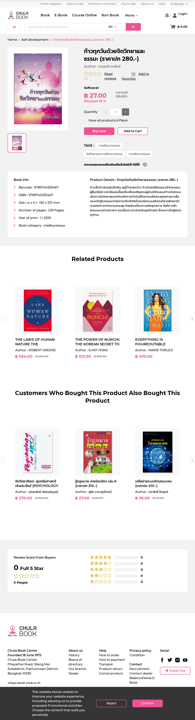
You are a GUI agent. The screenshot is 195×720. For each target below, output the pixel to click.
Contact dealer (141, 673)
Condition (137, 655)
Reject (111, 703)
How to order (109, 655)
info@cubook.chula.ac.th (24, 682)
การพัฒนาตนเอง (109, 145)
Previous (3, 319)
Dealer (74, 673)
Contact (135, 664)
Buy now (99, 131)
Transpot (106, 664)
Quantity (91, 112)
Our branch (77, 669)
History (74, 655)
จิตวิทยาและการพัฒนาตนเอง (104, 154)
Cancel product (111, 673)
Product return (111, 669)
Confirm (147, 703)
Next (192, 319)
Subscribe (177, 670)
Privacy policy (140, 650)
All (110, 27)
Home (12, 40)
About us (76, 650)
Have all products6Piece (108, 120)
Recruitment (139, 669)
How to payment (112, 660)
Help (102, 650)
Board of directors (75, 662)
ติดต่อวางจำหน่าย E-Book (142, 680)
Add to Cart (133, 131)
